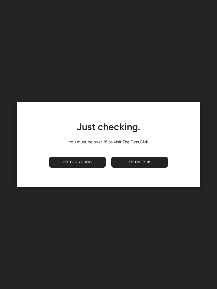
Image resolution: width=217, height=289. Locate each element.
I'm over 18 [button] (139, 162)
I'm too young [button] (77, 162)
